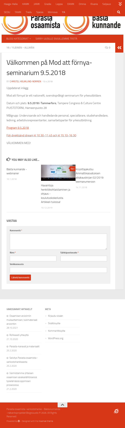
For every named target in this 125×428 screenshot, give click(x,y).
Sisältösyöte (54, 323)
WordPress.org (55, 338)
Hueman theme (46, 421)
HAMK (25, 4)
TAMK (18, 12)
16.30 (72, 135)
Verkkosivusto (17, 264)
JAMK (37, 4)
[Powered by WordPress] (19, 421)
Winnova (52, 12)
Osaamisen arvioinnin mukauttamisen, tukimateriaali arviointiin (22, 319)
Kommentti (16, 230)
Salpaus (106, 4)
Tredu (29, 12)
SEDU (7, 12)
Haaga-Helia (11, 4)
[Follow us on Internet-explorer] (116, 411)
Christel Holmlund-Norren (25, 81)
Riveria (94, 4)
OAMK (70, 4)
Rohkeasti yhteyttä (18, 335)
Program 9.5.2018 (18, 128)
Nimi (13, 252)
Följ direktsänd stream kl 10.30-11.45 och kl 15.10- (38, 135)
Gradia (47, 4)
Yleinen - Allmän (23, 47)
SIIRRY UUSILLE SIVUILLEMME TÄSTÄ (56, 38)
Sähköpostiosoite (69, 252)
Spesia (39, 12)
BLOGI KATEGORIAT (17, 38)
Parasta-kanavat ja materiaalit (24, 346)
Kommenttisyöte (56, 330)
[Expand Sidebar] (119, 48)
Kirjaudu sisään (55, 315)
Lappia (59, 4)
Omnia (82, 4)
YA (63, 12)
